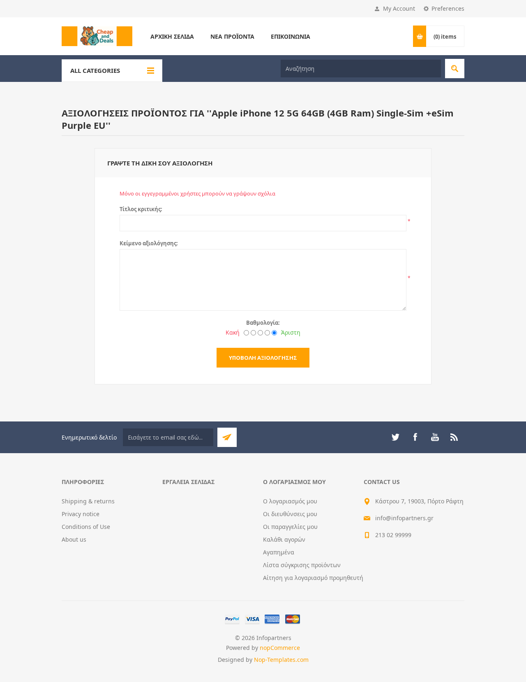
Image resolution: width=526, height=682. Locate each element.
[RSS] (454, 437)
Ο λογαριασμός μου (290, 501)
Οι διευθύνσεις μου (290, 514)
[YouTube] (434, 437)
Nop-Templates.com (281, 659)
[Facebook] (415, 437)
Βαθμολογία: (263, 322)
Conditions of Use (86, 527)
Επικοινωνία (290, 36)
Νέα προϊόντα (232, 36)
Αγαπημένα (278, 552)
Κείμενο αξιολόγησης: (149, 243)
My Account (399, 8)
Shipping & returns (88, 501)
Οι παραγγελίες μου (290, 527)
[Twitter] (395, 437)
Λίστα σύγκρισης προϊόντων (302, 565)
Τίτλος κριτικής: (141, 209)
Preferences (447, 8)
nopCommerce (280, 648)
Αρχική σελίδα (172, 36)
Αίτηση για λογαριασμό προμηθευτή (313, 578)
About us (74, 539)
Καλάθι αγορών (284, 539)
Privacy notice (80, 514)
